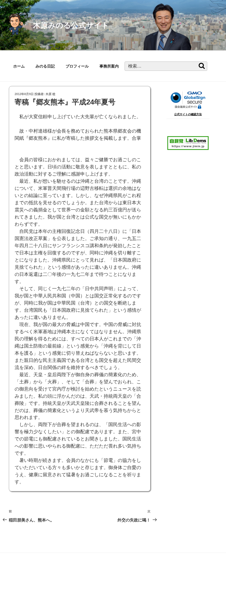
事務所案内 (109, 66)
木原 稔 (50, 94)
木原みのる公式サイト (71, 25)
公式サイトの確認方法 (188, 114)
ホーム (19, 66)
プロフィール (77, 66)
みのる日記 (45, 66)
